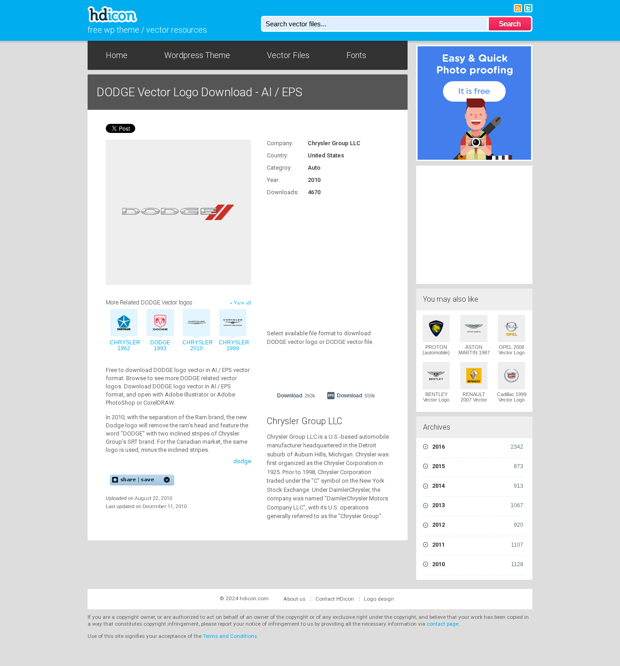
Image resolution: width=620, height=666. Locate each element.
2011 (477, 544)
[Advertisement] (323, 257)
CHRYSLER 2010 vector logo (196, 348)
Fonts (356, 55)
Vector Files (288, 55)
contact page (442, 624)
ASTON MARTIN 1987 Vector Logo (474, 352)
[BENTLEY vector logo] (436, 375)
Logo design (379, 599)
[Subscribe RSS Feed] (518, 7)
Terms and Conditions (230, 636)
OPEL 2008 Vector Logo (511, 349)
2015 (477, 466)
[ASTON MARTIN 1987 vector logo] (473, 328)
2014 (477, 485)
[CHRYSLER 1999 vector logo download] (232, 323)
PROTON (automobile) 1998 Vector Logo (436, 355)
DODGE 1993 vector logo (160, 348)
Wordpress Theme (197, 55)
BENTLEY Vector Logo (436, 397)
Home (117, 55)
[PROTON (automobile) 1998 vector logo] (436, 328)
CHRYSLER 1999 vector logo (233, 348)
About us (294, 599)
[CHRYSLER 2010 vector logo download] (196, 323)
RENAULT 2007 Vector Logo (474, 400)
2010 (477, 564)
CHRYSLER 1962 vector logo (124, 348)
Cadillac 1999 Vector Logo (512, 397)
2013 (477, 505)
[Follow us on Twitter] (528, 7)
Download (296, 395)
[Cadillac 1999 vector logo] (511, 375)
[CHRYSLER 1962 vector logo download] (124, 323)
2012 (477, 524)
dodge (242, 461)
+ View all (240, 302)
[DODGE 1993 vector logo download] (160, 323)
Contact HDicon (334, 599)
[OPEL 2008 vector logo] (511, 328)
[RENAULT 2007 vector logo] (473, 375)
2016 (477, 446)
